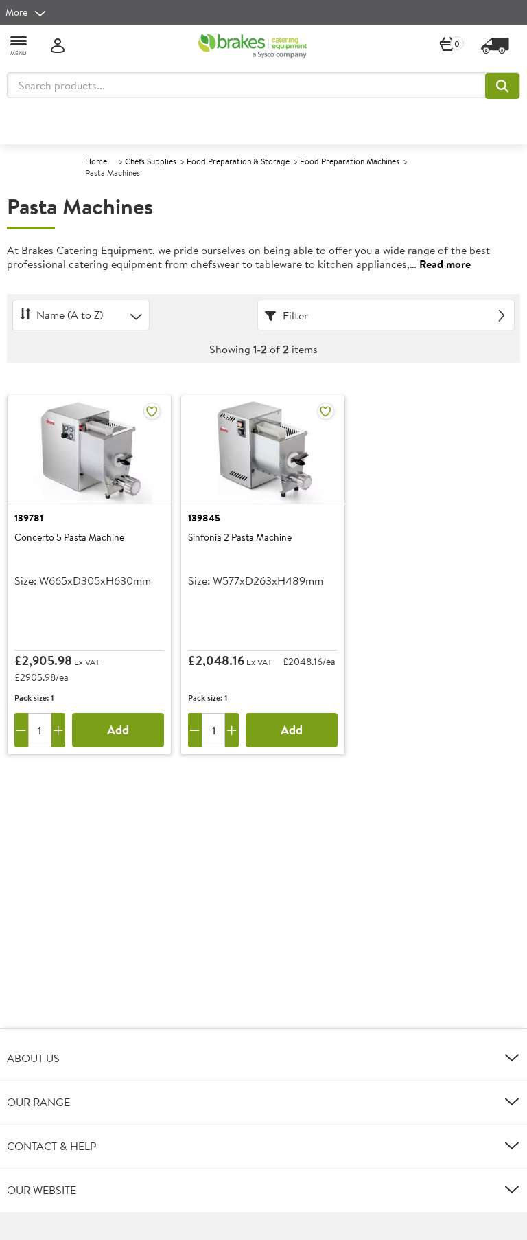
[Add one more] (58, 730)
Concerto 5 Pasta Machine (69, 538)
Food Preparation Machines (349, 161)
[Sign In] (57, 46)
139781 (28, 518)
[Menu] (19, 45)
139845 (204, 518)
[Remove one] (21, 730)
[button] (502, 86)
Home (96, 161)
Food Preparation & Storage (238, 161)
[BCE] (252, 46)
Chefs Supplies (150, 161)
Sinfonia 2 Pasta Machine (240, 538)
